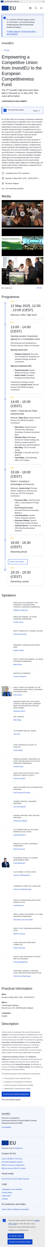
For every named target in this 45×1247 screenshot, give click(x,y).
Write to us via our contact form (13, 1165)
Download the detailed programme (16, 1094)
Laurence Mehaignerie (21, 875)
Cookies (5, 1199)
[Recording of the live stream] (22, 242)
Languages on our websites (12, 1189)
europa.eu (19, 1148)
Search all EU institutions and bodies (15, 1209)
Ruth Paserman (19, 849)
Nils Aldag (17, 720)
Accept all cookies (15, 1236)
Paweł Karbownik (19, 634)
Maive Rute (17, 664)
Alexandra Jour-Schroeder (23, 920)
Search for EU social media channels (15, 1179)
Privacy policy (7, 1192)
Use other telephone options (12, 1162)
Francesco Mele (19, 778)
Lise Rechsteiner (19, 807)
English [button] (30, 8)
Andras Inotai (18, 766)
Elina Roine (17, 695)
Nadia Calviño (18, 650)
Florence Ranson (19, 676)
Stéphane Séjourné (20, 610)
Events (6, 50)
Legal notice (6, 1196)
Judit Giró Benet (19, 835)
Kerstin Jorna (18, 622)
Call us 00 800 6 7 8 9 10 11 (12, 1159)
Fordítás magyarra (13, 31)
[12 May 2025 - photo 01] (22, 271)
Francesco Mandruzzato (22, 889)
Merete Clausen (19, 934)
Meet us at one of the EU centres (14, 1168)
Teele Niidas (18, 750)
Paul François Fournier (21, 793)
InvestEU (6, 1113)
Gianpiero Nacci (19, 711)
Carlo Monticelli (19, 863)
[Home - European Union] (14, 8)
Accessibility (6, 1127)
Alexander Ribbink (20, 821)
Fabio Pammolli (19, 948)
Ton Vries (16, 734)
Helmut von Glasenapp (21, 976)
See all (39, 288)
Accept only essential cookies (20, 1242)
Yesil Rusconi (18, 905)
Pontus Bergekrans (20, 962)
